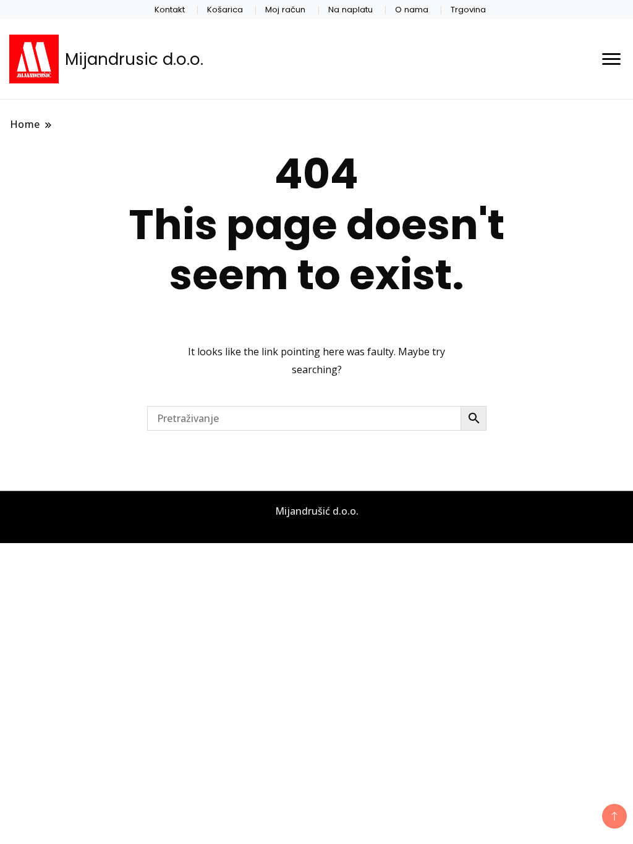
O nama (411, 9)
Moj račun (285, 9)
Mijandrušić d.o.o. (317, 511)
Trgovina (468, 9)
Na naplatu (350, 9)
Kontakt (170, 9)
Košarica (225, 9)
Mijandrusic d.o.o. (134, 59)
